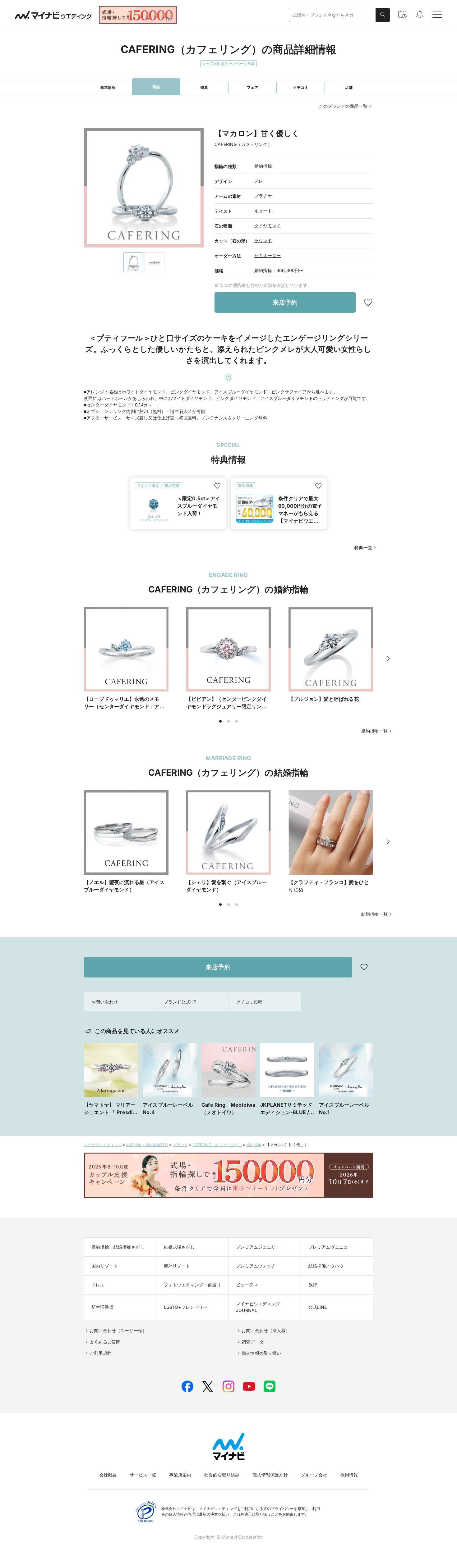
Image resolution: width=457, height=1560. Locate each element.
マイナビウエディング (103, 1144)
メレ (258, 181)
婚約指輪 (263, 166)
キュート (263, 210)
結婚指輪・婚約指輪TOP (147, 1144)
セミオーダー (267, 255)
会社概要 (108, 1474)
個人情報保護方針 (270, 1474)
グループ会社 (314, 1474)
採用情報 (349, 1474)
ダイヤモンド (267, 225)
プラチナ (263, 195)
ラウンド (263, 240)
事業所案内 (180, 1474)
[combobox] (332, 15)
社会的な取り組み (221, 1474)
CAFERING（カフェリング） (217, 1144)
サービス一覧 (143, 1474)
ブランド (180, 1144)
